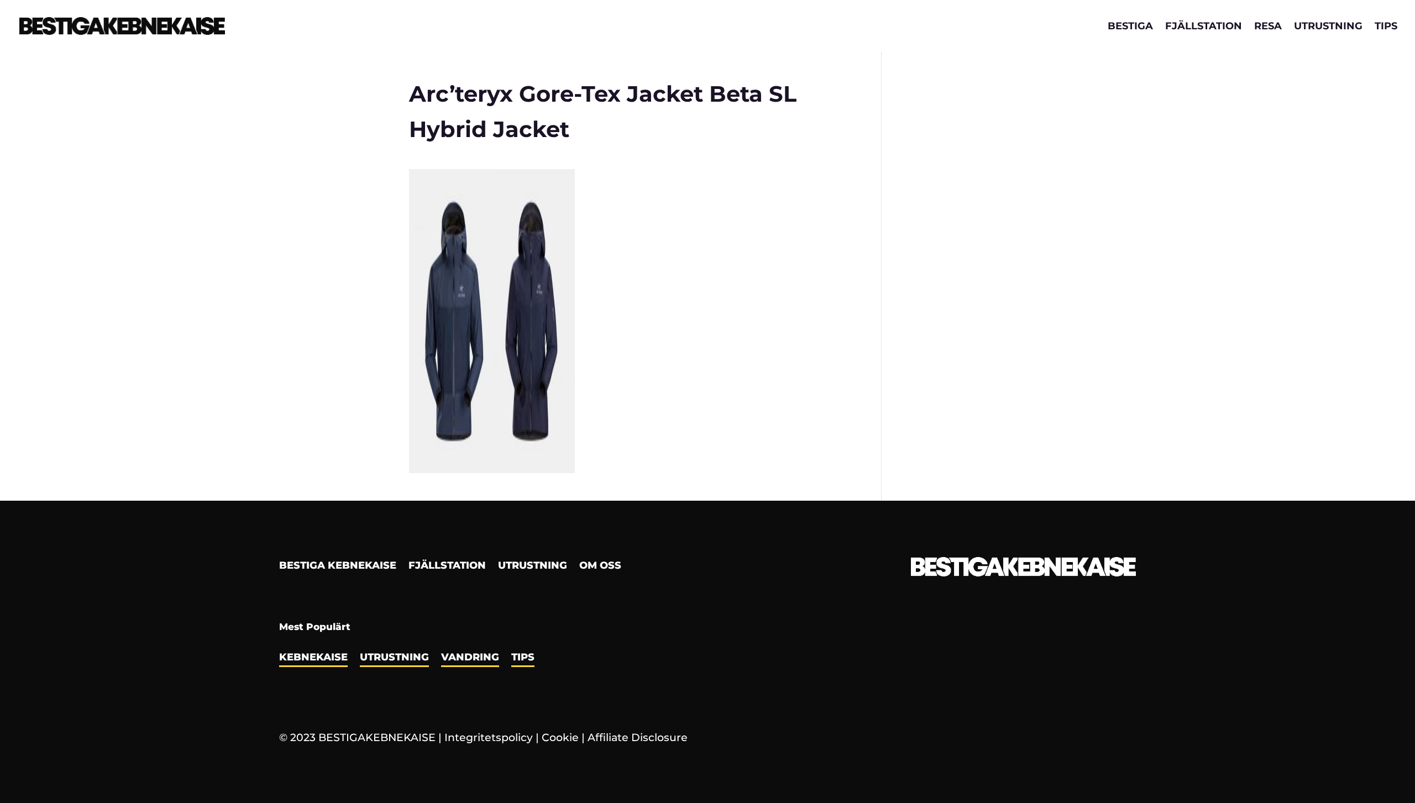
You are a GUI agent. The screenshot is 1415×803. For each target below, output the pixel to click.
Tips (1386, 27)
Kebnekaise (313, 658)
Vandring (470, 658)
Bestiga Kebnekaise (337, 566)
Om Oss (600, 566)
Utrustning (1328, 27)
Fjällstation (1203, 27)
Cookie (560, 737)
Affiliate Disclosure (638, 737)
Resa (1268, 27)
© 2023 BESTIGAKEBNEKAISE (357, 737)
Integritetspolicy (488, 737)
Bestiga (1130, 27)
